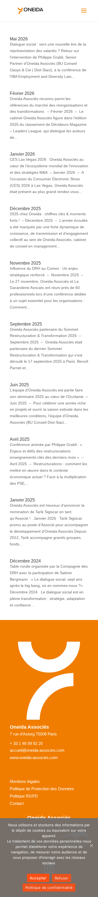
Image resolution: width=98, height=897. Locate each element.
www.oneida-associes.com (34, 757)
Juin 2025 (19, 384)
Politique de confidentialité (49, 887)
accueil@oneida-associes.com (37, 750)
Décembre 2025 (25, 208)
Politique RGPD (24, 796)
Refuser (62, 878)
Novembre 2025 (25, 263)
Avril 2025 (19, 439)
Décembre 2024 (25, 561)
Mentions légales (25, 781)
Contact (17, 803)
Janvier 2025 (22, 500)
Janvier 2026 (22, 154)
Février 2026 (22, 93)
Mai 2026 (19, 39)
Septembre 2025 (26, 324)
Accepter (38, 878)
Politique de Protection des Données (42, 789)
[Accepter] (91, 845)
